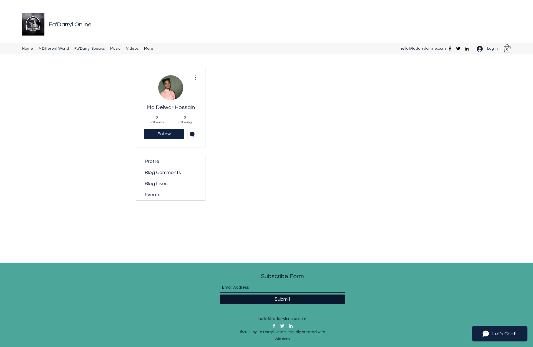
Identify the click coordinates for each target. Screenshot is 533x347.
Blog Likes (156, 183)
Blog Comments (163, 172)
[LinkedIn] (466, 48)
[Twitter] (458, 48)
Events (152, 194)
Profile (152, 161)
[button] (507, 48)
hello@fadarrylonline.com (423, 49)
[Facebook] (450, 48)
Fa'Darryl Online (70, 24)
